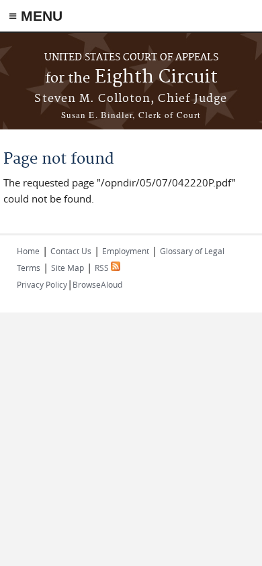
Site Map (67, 267)
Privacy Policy (42, 284)
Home (28, 250)
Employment (125, 250)
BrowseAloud (97, 284)
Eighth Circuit (131, 77)
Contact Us (70, 250)
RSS (103, 267)
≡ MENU (35, 15)
